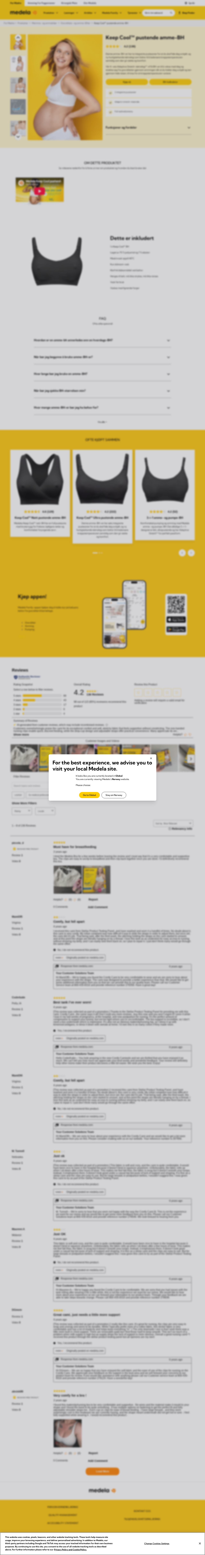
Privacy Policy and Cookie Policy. (70, 1549)
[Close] (199, 1543)
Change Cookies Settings (156, 1543)
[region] (102, 1543)
